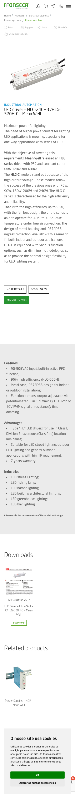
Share (44, 27)
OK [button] (37, 774)
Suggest (29, 27)
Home (7, 15)
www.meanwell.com (18, 34)
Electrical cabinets (39, 15)
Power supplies (33, 20)
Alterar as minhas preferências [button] (37, 782)
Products (19, 15)
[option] (37, 74)
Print (10, 27)
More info (62, 27)
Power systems (12, 20)
